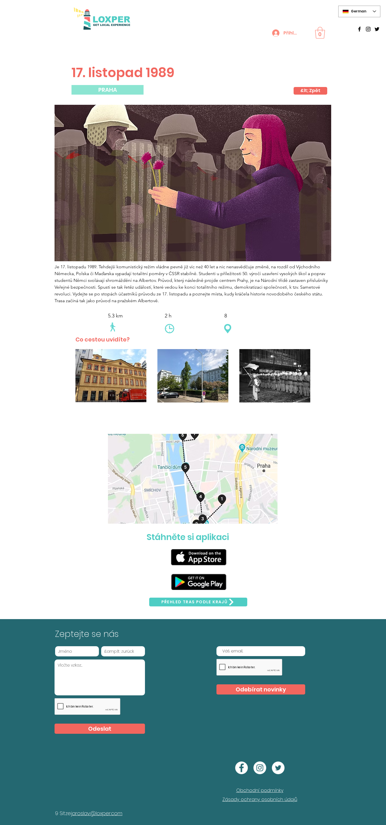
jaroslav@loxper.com (96, 813)
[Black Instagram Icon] (368, 29)
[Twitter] (377, 29)
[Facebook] (241, 767)
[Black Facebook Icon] (359, 29)
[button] (320, 33)
